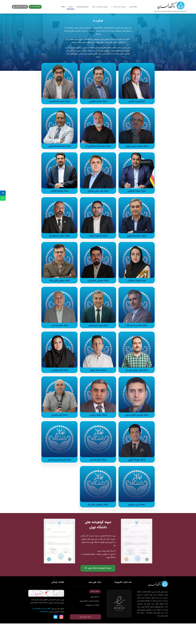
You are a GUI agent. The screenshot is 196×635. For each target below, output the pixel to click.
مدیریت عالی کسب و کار (100, 7)
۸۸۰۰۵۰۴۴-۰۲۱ (46, 609)
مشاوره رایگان (95, 591)
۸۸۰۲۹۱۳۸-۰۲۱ (36, 609)
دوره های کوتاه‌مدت (82, 7)
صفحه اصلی (133, 7)
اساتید (71, 7)
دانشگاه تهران (94, 597)
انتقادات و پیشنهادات (92, 605)
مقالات (63, 7)
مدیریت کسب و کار (119, 7)
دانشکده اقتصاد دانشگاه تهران (89, 601)
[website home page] (170, 7)
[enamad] (119, 603)
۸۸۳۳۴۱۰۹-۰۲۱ (44, 612)
